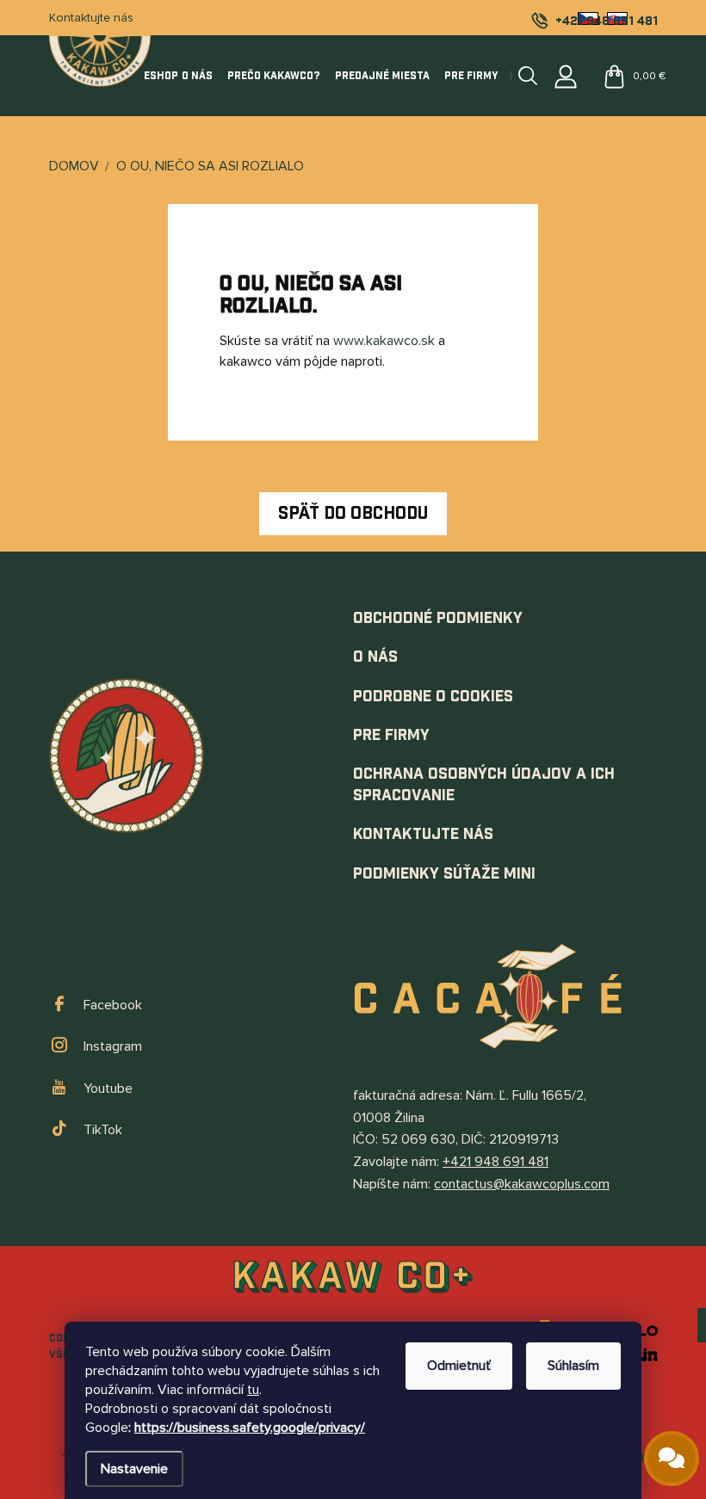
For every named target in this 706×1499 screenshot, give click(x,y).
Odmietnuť (459, 1365)
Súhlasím (573, 1365)
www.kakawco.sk (384, 340)
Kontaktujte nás (91, 17)
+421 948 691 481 (495, 1161)
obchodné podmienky (438, 618)
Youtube (108, 1088)
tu (253, 1389)
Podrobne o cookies (433, 696)
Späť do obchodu (353, 514)
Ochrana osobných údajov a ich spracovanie (484, 784)
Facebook (113, 1005)
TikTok (103, 1129)
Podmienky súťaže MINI (444, 874)
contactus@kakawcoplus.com (522, 1184)
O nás (375, 657)
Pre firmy (391, 735)
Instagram (113, 1046)
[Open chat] (671, 1458)
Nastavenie (134, 1468)
